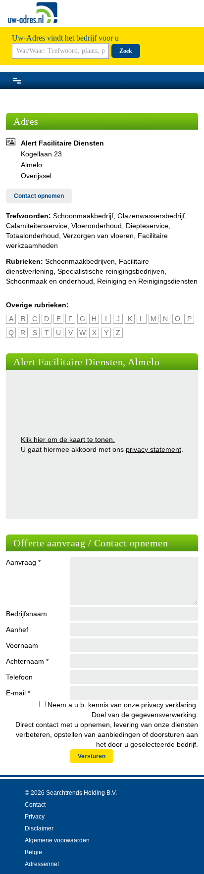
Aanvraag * (23, 562)
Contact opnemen (39, 196)
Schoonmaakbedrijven (80, 261)
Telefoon (19, 677)
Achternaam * (27, 661)
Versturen (91, 756)
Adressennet (42, 864)
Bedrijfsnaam (26, 614)
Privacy (35, 816)
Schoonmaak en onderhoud (49, 281)
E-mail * (18, 693)
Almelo (31, 165)
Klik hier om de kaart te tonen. (68, 439)
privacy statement (153, 449)
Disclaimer (39, 828)
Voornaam (22, 645)
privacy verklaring (168, 705)
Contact (35, 804)
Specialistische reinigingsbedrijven (110, 271)
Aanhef (17, 629)
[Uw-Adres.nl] (32, 12)
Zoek (125, 51)
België (33, 852)
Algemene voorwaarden (57, 840)
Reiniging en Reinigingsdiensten (147, 281)
